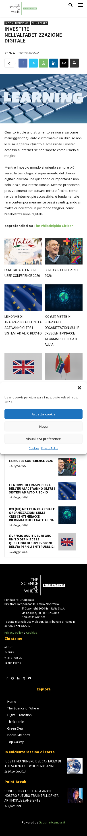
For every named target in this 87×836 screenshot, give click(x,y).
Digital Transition (17, 23)
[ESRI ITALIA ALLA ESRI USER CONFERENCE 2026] (23, 251)
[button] (80, 388)
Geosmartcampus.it (52, 822)
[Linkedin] (53, 63)
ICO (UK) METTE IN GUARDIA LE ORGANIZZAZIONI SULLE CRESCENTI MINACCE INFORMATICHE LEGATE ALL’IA (32, 514)
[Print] (74, 63)
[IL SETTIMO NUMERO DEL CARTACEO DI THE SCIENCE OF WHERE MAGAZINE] (75, 766)
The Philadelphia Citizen (53, 225)
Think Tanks (39, 23)
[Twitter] (33, 63)
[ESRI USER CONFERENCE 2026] (64, 251)
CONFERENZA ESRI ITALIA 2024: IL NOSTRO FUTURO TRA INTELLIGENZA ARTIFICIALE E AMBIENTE (31, 795)
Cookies (34, 448)
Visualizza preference (43, 438)
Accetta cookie (44, 414)
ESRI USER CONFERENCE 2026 (31, 461)
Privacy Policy (49, 448)
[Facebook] (23, 63)
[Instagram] (12, 678)
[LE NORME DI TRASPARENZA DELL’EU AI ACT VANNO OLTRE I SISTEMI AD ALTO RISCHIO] (23, 297)
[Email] (64, 63)
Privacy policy (13, 633)
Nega (43, 426)
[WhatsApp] (43, 63)
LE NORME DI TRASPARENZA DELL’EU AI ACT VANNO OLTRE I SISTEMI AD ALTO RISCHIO (32, 488)
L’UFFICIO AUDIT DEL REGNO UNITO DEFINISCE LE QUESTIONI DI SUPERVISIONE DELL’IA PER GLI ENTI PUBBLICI (31, 541)
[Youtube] (29, 678)
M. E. (12, 53)
